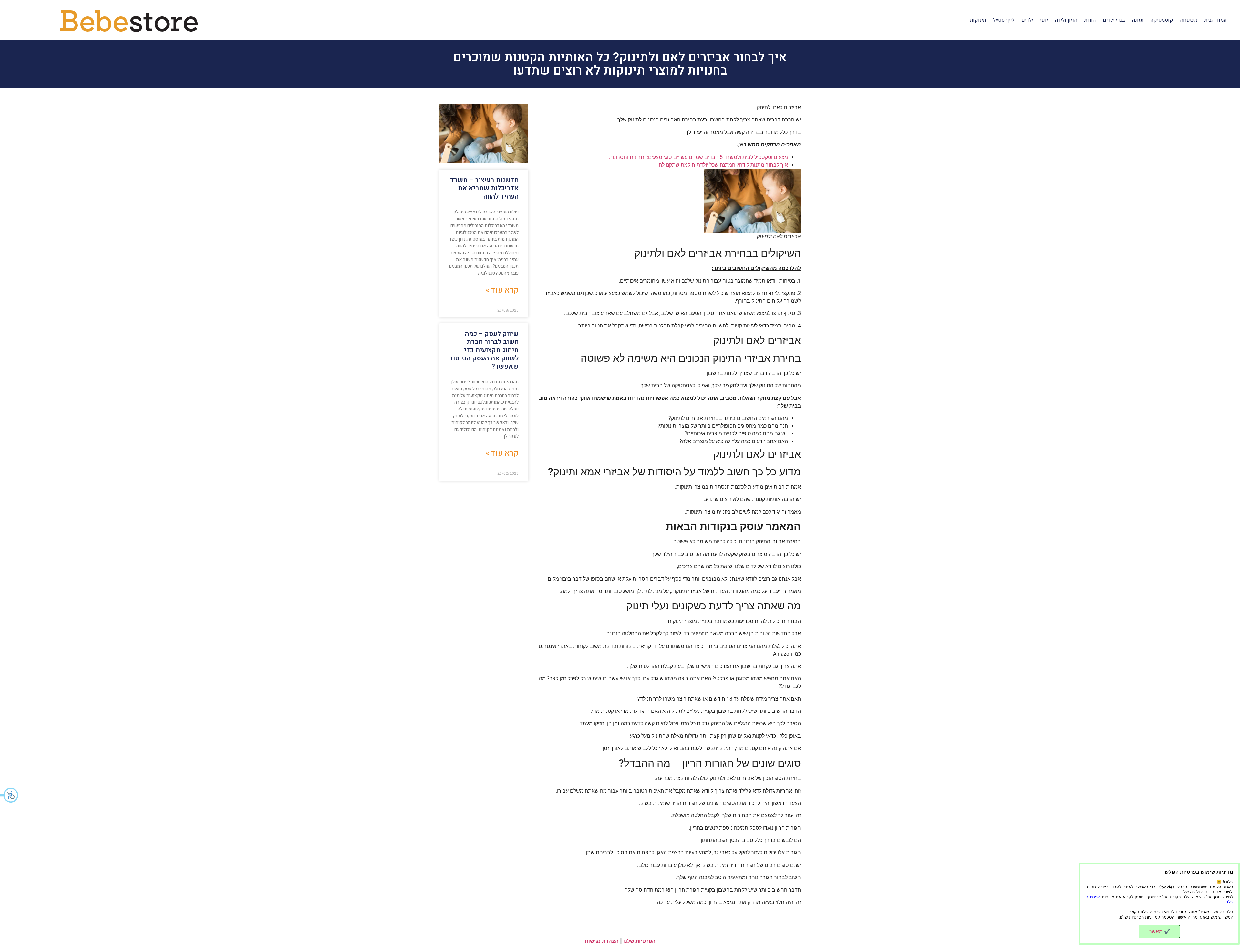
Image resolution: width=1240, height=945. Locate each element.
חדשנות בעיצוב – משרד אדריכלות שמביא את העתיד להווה (484, 188)
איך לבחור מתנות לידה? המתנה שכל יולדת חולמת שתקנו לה (723, 165)
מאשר (1159, 931)
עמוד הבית (1215, 20)
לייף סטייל (1003, 20)
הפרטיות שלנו (639, 941)
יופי (1044, 20)
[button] (9, 795)
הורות (1090, 20)
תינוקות (978, 20)
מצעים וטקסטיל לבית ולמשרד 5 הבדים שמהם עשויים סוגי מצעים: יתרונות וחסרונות (698, 157)
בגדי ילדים (1114, 20)
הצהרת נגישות (602, 941)
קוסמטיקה (1162, 20)
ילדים (1027, 20)
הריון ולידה (1066, 20)
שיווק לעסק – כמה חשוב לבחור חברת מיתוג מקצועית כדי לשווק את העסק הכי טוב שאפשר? (484, 350)
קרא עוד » (502, 290)
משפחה (1188, 20)
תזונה (1137, 20)
